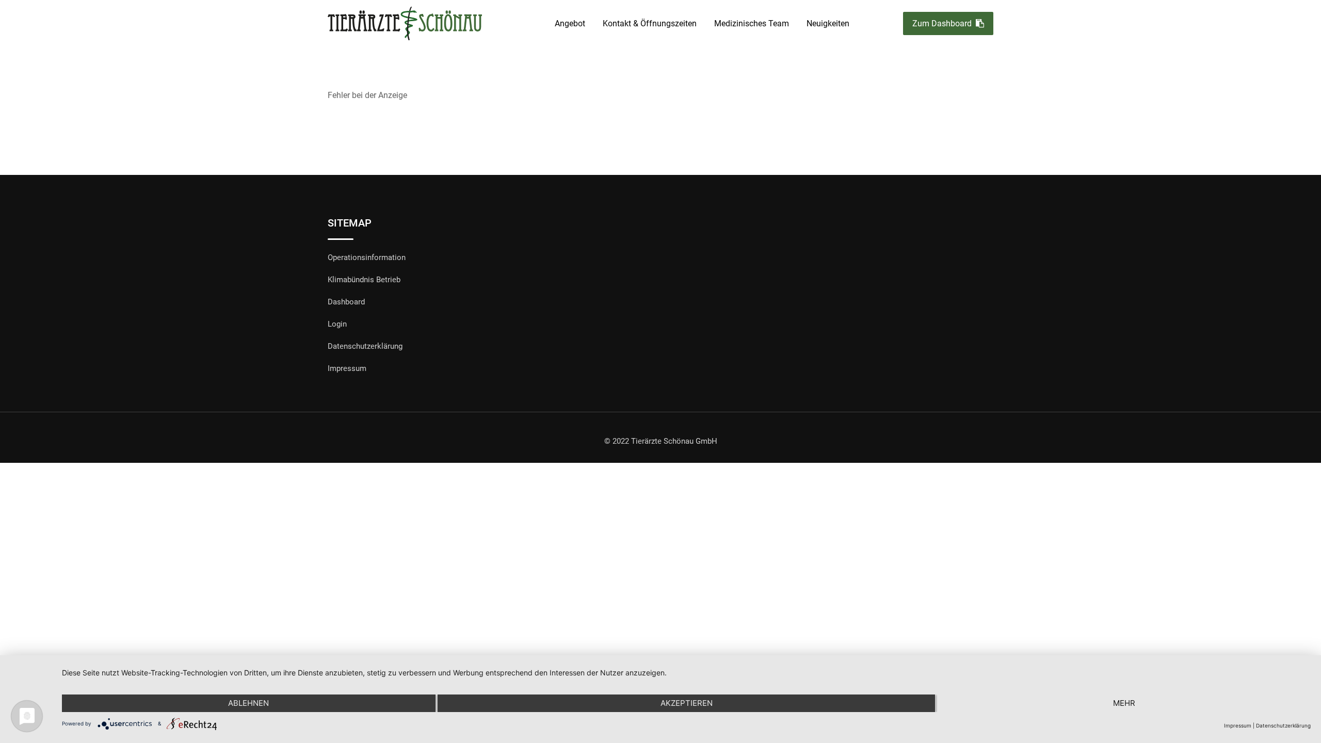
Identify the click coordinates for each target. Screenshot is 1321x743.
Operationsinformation (367, 257)
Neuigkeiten (828, 23)
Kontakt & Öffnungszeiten (650, 23)
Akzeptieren (686, 703)
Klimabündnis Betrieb (364, 279)
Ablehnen (248, 703)
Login (337, 324)
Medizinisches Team (751, 23)
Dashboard (346, 301)
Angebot (570, 23)
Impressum (347, 368)
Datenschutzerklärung (365, 346)
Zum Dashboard (942, 23)
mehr (1124, 703)
